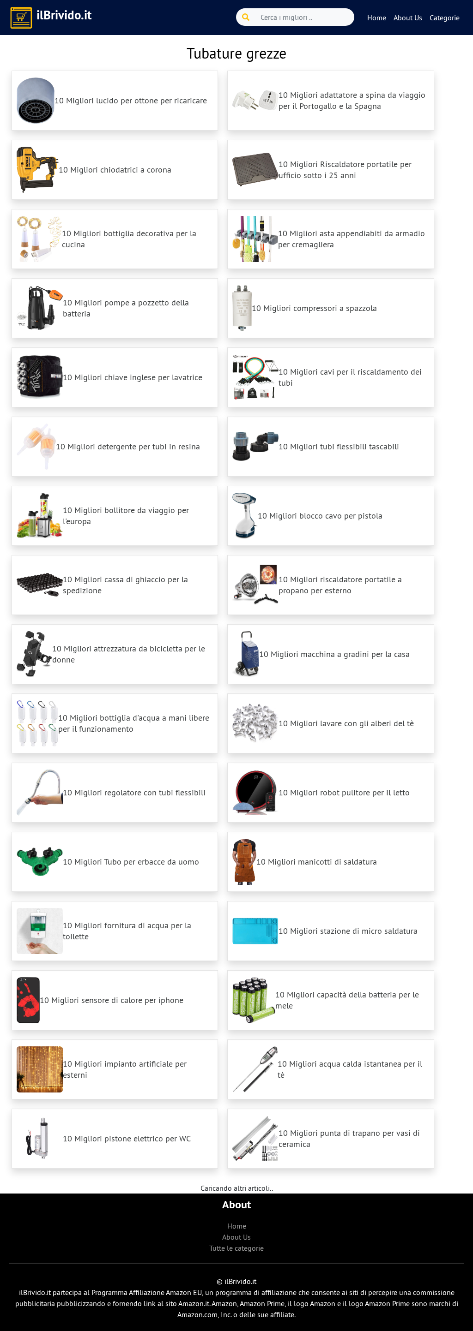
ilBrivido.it (63, 15)
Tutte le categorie (236, 1248)
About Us (408, 17)
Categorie (445, 17)
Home (376, 17)
